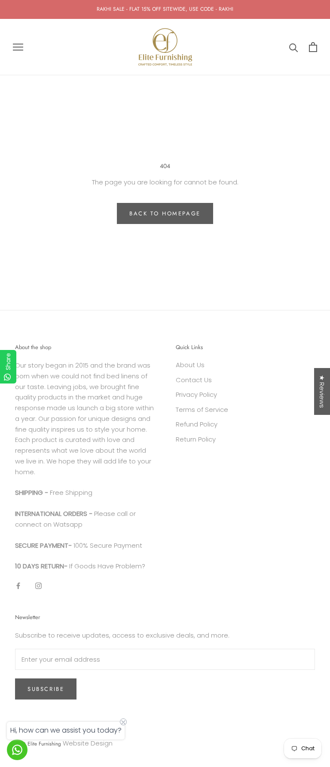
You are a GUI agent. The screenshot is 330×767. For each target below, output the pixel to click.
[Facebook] (18, 585)
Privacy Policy (196, 394)
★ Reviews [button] (322, 391)
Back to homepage (165, 213)
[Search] (293, 47)
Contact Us (194, 379)
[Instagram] (38, 585)
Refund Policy (196, 424)
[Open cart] (313, 47)
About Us (190, 364)
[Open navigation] (18, 47)
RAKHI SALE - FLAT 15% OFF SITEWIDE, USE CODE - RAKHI (165, 9)
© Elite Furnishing (41, 744)
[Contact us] (17, 749)
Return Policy (196, 439)
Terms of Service (202, 409)
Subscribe (46, 689)
